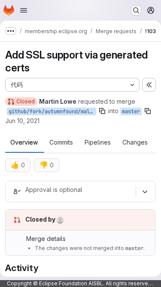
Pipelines (98, 142)
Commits (61, 142)
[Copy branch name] (102, 111)
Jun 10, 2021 (22, 120)
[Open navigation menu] (23, 10)
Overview (24, 142)
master (131, 111)
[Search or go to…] (136, 10)
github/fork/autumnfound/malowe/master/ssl (52, 111)
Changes (135, 142)
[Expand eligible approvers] (145, 191)
